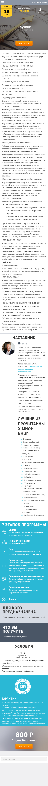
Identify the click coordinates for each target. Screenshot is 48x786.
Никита (22, 343)
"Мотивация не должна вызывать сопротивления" (30, 369)
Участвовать (24, 43)
